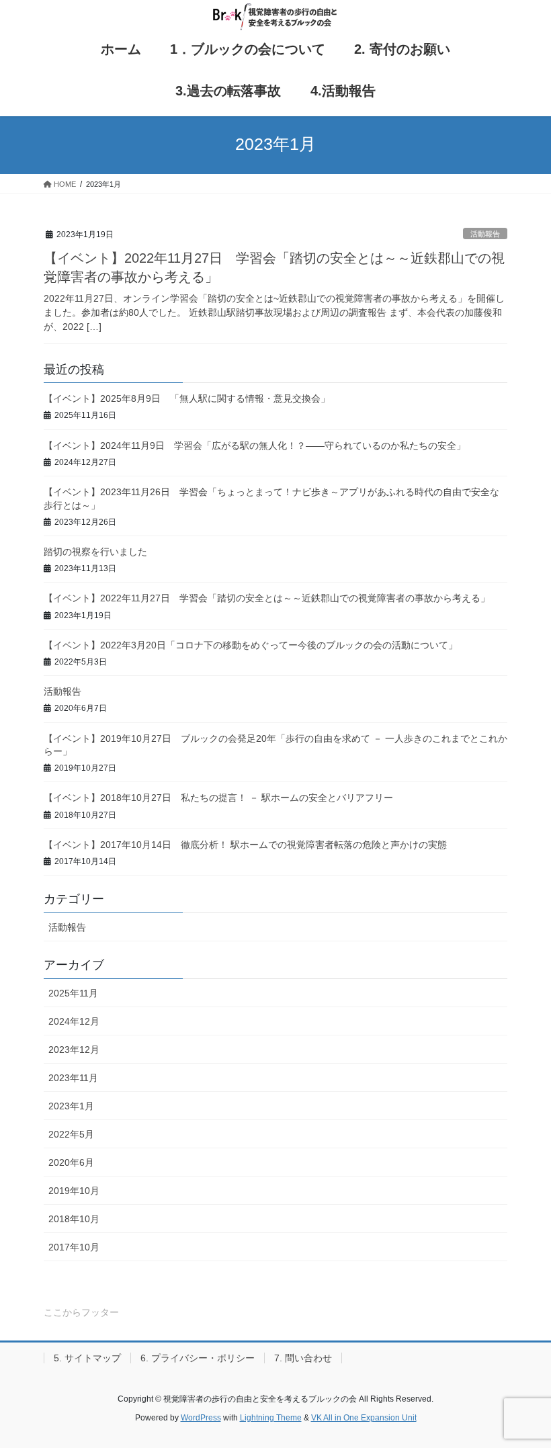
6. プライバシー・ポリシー (197, 1358)
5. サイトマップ (87, 1358)
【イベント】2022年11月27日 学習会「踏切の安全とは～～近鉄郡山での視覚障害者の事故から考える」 (267, 598)
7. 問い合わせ (303, 1358)
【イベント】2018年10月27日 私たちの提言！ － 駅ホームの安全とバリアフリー (218, 797)
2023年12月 (73, 1049)
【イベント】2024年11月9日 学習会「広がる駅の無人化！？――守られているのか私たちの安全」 (255, 445)
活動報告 (485, 234)
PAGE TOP (525, 1392)
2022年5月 (71, 1134)
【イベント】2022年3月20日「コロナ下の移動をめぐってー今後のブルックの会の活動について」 (251, 645)
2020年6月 (71, 1162)
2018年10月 (73, 1218)
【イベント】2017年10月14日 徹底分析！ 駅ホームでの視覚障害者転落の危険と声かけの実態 (245, 844)
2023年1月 (71, 1106)
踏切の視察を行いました (95, 551)
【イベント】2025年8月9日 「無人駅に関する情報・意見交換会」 (187, 398)
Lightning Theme (271, 1417)
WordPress (201, 1417)
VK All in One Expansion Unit (364, 1417)
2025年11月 (73, 993)
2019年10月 (73, 1190)
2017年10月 (73, 1247)
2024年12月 (73, 1021)
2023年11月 (73, 1077)
